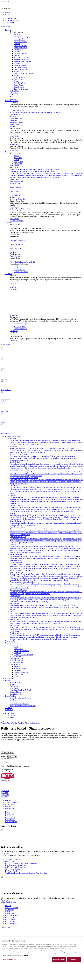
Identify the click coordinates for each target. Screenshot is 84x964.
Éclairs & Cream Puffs (22, 57)
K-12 (16, 266)
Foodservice (14, 645)
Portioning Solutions (17, 662)
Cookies (17, 52)
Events (16, 160)
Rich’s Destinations (9, 813)
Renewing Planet (20, 325)
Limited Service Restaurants (23, 655)
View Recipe (14, 207)
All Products (14, 95)
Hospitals (13, 116)
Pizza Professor (15, 195)
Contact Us (11, 22)
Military (12, 126)
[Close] (80, 940)
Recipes (12, 684)
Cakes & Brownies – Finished (46, 473)
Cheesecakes (18, 50)
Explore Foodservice (17, 111)
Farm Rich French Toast (22, 61)
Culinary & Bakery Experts (19, 704)
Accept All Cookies (59, 959)
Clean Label (18, 164)
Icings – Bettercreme (46, 576)
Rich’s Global (10, 818)
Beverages (17, 36)
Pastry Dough (19, 79)
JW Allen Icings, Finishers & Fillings (46, 585)
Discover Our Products (13, 436)
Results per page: (7, 770)
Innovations (14, 688)
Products (8, 30)
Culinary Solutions (20, 53)
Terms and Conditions (12, 859)
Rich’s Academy (11, 696)
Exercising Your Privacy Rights (16, 865)
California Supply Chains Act (15, 867)
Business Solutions (11, 101)
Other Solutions (15, 114)
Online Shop (11, 18)
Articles (16, 156)
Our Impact (14, 331)
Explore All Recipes (17, 221)
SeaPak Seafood (19, 83)
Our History (14, 283)
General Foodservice (21, 272)
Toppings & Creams (21, 89)
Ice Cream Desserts (20, 67)
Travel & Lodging (16, 118)
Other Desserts (19, 87)
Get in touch (5, 853)
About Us (8, 274)
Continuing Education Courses (20, 698)
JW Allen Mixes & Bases (46, 592)
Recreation (13, 120)
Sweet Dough (19, 85)
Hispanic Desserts (20, 65)
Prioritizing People (20, 329)
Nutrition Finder (15, 187)
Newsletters (18, 158)
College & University (21, 651)
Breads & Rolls (19, 40)
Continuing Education (17, 240)
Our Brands (9, 678)
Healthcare (17, 268)
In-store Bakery (15, 136)
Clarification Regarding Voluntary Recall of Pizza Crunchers (26, 873)
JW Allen (23, 72)
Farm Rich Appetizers (21, 59)
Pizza (16, 81)
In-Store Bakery (15, 657)
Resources (8, 152)
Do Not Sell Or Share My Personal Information (21, 863)
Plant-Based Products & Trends (20, 690)
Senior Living (14, 124)
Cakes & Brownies (20, 43)
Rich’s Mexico (10, 820)
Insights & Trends (16, 248)
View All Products (11, 802)
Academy (8, 223)
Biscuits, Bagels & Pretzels (23, 38)
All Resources (14, 166)
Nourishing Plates (20, 327)
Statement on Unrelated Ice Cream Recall (13, 870)
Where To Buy (12, 20)
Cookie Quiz (14, 191)
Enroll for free (14, 234)
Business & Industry (17, 122)
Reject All (74, 959)
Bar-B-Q (17, 34)
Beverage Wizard (16, 183)
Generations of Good (21, 323)
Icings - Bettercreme (21, 69)
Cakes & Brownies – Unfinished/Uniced (46, 481)
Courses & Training (16, 244)
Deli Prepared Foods (17, 659)
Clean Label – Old (16, 694)
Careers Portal (10, 808)
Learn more (14, 144)
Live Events (14, 252)
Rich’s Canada (10, 816)
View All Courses (16, 256)
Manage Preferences (9, 959)
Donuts (16, 55)
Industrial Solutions (16, 660)
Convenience (18, 649)
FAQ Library (18, 162)
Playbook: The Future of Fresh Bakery (23, 262)
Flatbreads (17, 63)
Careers (7, 806)
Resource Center (15, 682)
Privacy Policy (10, 861)
